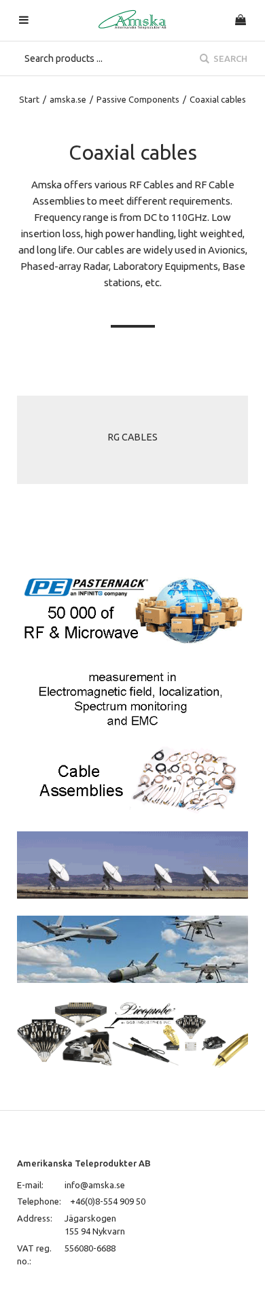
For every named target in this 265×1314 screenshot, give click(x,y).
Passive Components (137, 99)
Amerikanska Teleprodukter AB (84, 1163)
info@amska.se (95, 1185)
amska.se (68, 99)
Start (29, 99)
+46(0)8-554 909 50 (107, 1201)
